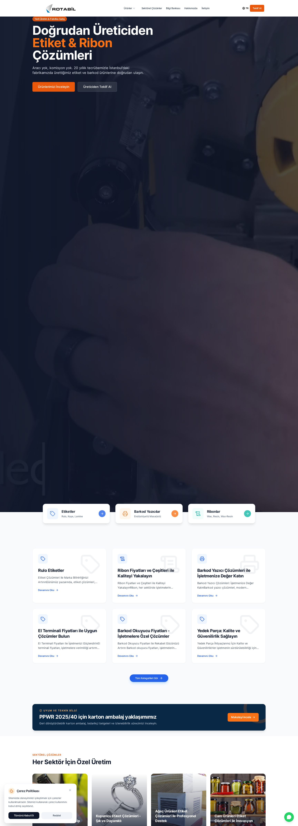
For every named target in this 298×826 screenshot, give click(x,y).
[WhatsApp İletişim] (289, 817)
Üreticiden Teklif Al (97, 87)
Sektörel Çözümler (152, 8)
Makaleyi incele (241, 717)
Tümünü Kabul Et (24, 815)
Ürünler (128, 8)
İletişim (205, 8)
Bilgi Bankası (173, 8)
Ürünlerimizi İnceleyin (53, 87)
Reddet (57, 815)
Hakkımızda (190, 8)
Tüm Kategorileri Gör (146, 678)
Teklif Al (257, 8)
